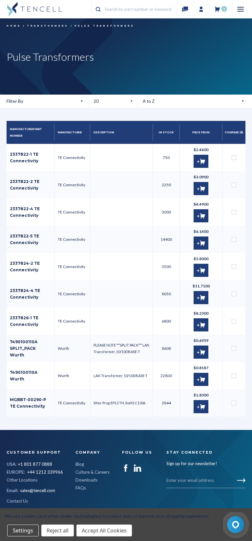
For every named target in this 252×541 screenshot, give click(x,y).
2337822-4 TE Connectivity (25, 212)
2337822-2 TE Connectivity (24, 185)
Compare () (234, 132)
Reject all (58, 530)
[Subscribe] (241, 480)
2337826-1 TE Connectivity (24, 321)
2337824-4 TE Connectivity (25, 294)
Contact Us (17, 501)
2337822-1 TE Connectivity (24, 157)
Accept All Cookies (104, 530)
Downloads (86, 480)
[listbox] (193, 101)
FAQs (80, 487)
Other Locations (22, 480)
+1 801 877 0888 (35, 464)
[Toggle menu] (241, 9)
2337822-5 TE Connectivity (24, 239)
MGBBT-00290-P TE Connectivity (28, 403)
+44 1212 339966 (45, 472)
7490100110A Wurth (23, 375)
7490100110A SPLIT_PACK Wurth (23, 348)
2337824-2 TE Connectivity (25, 266)
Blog (79, 464)
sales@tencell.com (37, 490)
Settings (23, 530)
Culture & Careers (92, 472)
